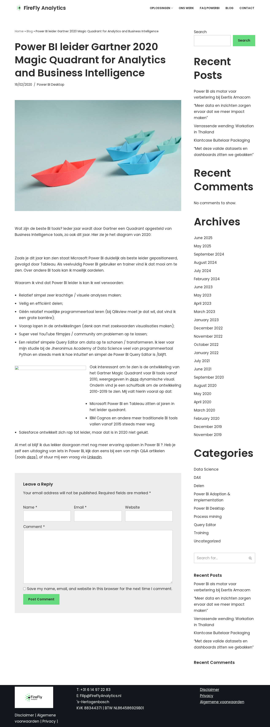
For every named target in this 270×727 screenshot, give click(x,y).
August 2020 (205, 385)
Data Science (206, 469)
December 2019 (208, 426)
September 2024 (209, 254)
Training (201, 532)
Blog (229, 8)
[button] (172, 8)
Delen (199, 485)
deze (134, 379)
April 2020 (202, 402)
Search (200, 31)
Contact (246, 8)
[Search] (250, 558)
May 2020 (202, 393)
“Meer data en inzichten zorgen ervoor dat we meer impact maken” (222, 111)
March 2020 (204, 410)
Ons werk (186, 8)
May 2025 (202, 246)
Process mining (208, 516)
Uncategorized (207, 541)
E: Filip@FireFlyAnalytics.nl (99, 695)
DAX (197, 477)
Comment (34, 526)
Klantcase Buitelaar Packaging (222, 140)
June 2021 (202, 369)
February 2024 (207, 279)
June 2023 (203, 287)
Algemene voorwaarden (222, 701)
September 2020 (209, 377)
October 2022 (206, 344)
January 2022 (206, 352)
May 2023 (202, 295)
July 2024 (202, 270)
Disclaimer (25, 715)
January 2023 (206, 319)
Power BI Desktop (50, 84)
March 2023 (204, 311)
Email (80, 507)
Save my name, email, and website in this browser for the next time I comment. (99, 588)
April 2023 (202, 303)
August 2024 (205, 262)
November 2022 (208, 336)
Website (132, 507)
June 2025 (203, 237)
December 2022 (208, 328)
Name (30, 507)
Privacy (49, 721)
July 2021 (202, 360)
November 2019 (208, 434)
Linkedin (94, 457)
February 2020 (207, 418)
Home (19, 31)
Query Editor (205, 524)
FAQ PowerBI (210, 8)
